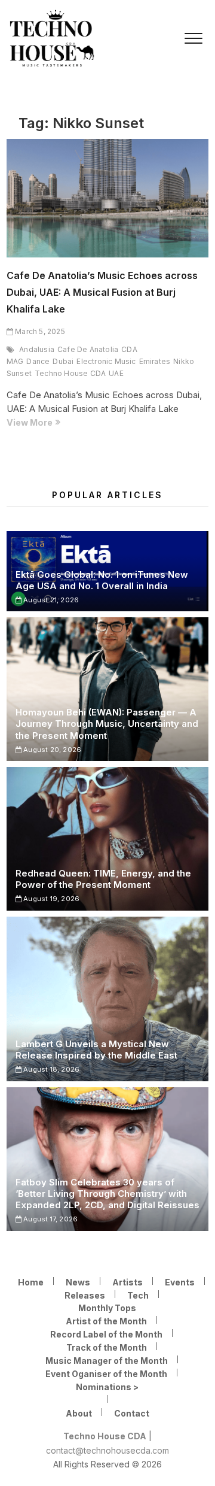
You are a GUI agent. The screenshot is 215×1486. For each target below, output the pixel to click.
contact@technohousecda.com (107, 1450)
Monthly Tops (107, 1308)
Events (180, 1282)
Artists (127, 1282)
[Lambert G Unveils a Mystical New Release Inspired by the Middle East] (107, 999)
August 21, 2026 (50, 600)
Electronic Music (106, 361)
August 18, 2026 (50, 1069)
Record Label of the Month (106, 1334)
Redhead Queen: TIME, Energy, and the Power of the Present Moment (103, 879)
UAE (116, 373)
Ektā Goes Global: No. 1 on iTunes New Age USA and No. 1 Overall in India (102, 580)
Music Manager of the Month (106, 1360)
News (78, 1282)
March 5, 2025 (39, 331)
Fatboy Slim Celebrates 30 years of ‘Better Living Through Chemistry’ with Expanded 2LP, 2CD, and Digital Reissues (107, 1193)
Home (31, 1282)
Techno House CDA (70, 373)
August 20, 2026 (51, 749)
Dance (38, 361)
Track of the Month (106, 1347)
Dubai (63, 361)
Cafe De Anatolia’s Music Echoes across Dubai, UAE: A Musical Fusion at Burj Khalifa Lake (102, 292)
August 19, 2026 (50, 898)
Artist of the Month (106, 1321)
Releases (84, 1295)
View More (52, 423)
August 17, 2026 (50, 1219)
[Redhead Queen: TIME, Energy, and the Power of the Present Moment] (107, 839)
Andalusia (36, 349)
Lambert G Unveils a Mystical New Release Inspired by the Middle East (96, 1049)
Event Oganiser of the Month (106, 1374)
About (79, 1413)
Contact (131, 1413)
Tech (138, 1295)
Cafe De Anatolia (87, 349)
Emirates (155, 361)
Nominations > (107, 1387)
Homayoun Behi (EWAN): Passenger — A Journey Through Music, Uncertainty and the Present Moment (107, 723)
